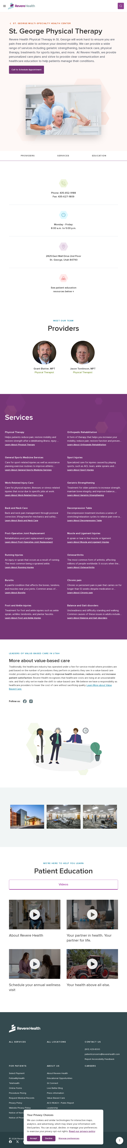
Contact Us (93, 1042)
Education (99, 155)
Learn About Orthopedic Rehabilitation (86, 444)
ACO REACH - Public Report (60, 1103)
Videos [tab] (63, 884)
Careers (90, 1066)
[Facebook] (25, 701)
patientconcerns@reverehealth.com (102, 1054)
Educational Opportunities (59, 1078)
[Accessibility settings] (119, 1140)
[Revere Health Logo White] (63, 1028)
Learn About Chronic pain (80, 592)
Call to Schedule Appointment (26, 69)
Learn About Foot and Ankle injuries (23, 618)
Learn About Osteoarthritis (80, 567)
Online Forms (15, 1088)
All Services (17, 1042)
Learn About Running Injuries (19, 567)
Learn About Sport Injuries (80, 470)
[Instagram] (31, 701)
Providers (28, 155)
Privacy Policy (15, 1103)
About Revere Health (57, 1073)
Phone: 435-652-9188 (63, 192)
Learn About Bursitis (15, 592)
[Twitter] (17, 1141)
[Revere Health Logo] (63, 6)
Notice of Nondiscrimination (22, 1112)
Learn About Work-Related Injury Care (24, 495)
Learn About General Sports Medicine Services (28, 470)
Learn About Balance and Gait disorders (87, 618)
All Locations (56, 1042)
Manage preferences (69, 1138)
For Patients (18, 1066)
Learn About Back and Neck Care (21, 520)
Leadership (52, 1108)
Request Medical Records (21, 1098)
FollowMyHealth (17, 1078)
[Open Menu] (4, 6)
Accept (33, 1138)
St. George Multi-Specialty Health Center (42, 23)
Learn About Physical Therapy (20, 444)
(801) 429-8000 (92, 1049)
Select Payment (16, 1073)
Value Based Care (56, 1098)
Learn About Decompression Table (84, 520)
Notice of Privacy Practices (22, 1117)
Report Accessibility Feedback (99, 1059)
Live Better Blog (55, 1088)
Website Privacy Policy (20, 1108)
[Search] (121, 6)
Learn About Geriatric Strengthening (85, 495)
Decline (48, 1138)
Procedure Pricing (17, 1093)
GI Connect (52, 1083)
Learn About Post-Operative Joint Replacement (29, 542)
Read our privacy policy (82, 1131)
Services (63, 155)
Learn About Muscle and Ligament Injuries (88, 542)
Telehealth (14, 1083)
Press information (55, 1093)
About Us (53, 1066)
